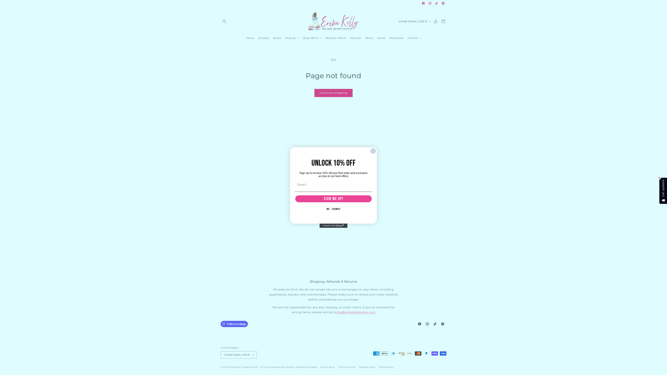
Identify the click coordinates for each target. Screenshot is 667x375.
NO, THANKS (334, 209)
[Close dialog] (373, 151)
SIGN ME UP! (333, 198)
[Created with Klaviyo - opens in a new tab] (333, 226)
